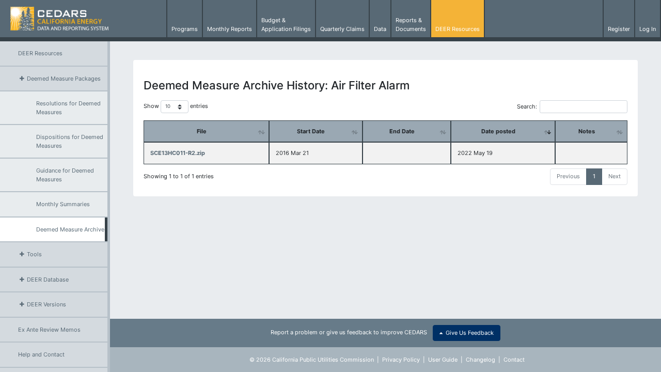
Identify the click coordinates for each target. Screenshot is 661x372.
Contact (514, 359)
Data (380, 29)
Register (619, 29)
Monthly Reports (229, 29)
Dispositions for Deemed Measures (69, 141)
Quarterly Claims (342, 29)
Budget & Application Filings (286, 25)
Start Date (311, 131)
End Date (402, 131)
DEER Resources (457, 29)
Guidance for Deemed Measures (65, 175)
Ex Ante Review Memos (49, 329)
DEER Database (47, 279)
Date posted (498, 131)
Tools (33, 254)
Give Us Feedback (468, 332)
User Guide (443, 359)
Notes (586, 131)
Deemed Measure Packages (63, 78)
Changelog (480, 359)
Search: (527, 106)
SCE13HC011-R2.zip (177, 153)
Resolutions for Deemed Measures (68, 108)
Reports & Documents (411, 25)
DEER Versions (45, 304)
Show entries (176, 106)
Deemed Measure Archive (70, 229)
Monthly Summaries (63, 204)
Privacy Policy (401, 359)
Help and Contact (41, 354)
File (202, 131)
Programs (184, 29)
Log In (647, 29)
